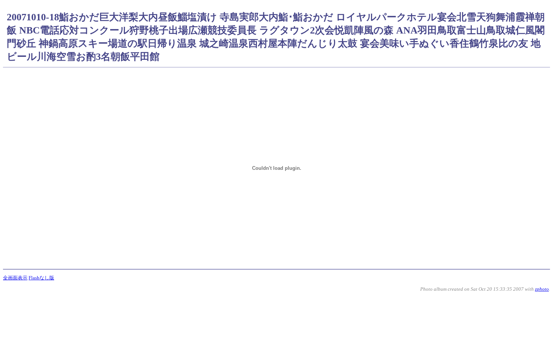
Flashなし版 (41, 278)
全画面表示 (15, 278)
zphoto (542, 289)
